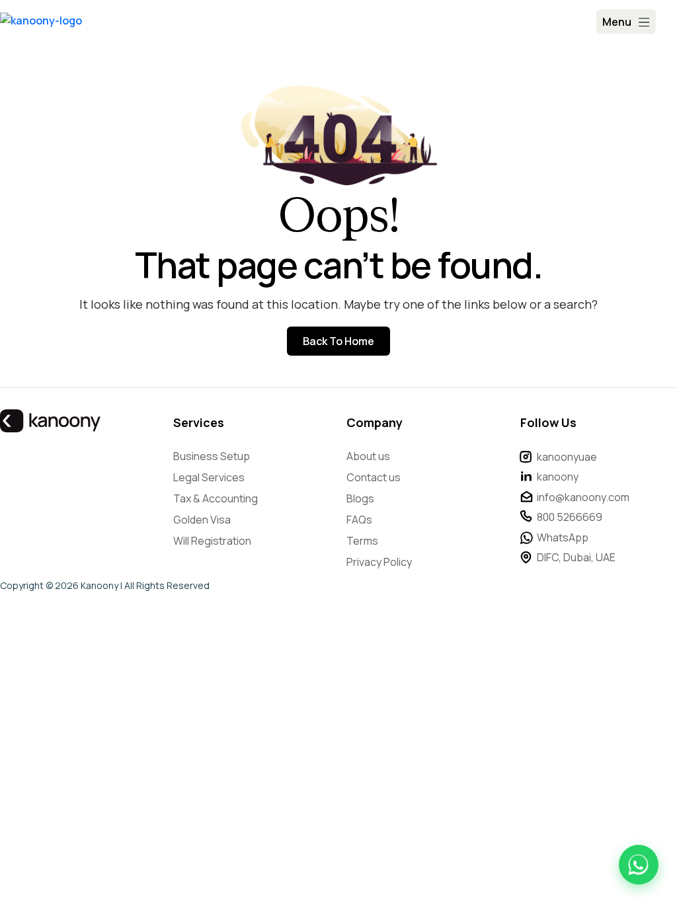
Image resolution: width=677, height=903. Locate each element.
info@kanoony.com (583, 497)
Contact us (373, 477)
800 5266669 (569, 517)
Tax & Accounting (215, 498)
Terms (362, 540)
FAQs (359, 519)
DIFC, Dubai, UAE (576, 557)
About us (368, 456)
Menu (616, 22)
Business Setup (211, 456)
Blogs (360, 498)
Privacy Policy (379, 562)
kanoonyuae (567, 457)
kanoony (557, 476)
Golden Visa (202, 519)
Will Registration (212, 540)
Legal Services (209, 477)
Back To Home (338, 341)
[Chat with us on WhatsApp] (638, 864)
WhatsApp (562, 537)
